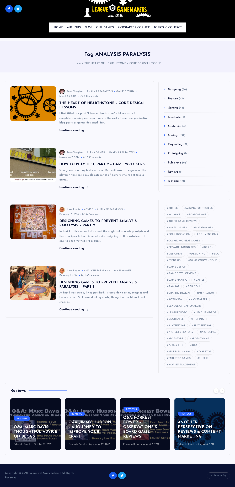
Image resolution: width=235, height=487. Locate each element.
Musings (173, 135)
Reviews (173, 172)
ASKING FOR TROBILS (199, 208)
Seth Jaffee (207, 444)
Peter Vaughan (75, 91)
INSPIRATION (206, 293)
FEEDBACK (174, 260)
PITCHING (198, 319)
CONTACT (175, 27)
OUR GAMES (105, 27)
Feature (173, 98)
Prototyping (175, 153)
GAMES (200, 280)
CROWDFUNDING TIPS (182, 247)
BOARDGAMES (122, 270)
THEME (203, 358)
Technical (173, 181)
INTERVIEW (175, 299)
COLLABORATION (179, 234)
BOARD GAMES (177, 227)
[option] (59, 424)
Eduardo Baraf (45, 444)
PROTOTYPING (200, 338)
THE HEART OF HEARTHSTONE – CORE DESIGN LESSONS (122, 63)
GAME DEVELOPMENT (182, 273)
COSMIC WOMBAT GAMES (184, 241)
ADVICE (88, 209)
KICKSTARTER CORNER (134, 27)
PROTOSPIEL (209, 332)
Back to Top (220, 475)
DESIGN (209, 247)
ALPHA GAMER (96, 152)
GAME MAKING (177, 280)
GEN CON (194, 286)
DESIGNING (198, 254)
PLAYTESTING (176, 325)
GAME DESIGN (125, 91)
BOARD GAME (197, 214)
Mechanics (174, 126)
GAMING (173, 286)
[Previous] (216, 390)
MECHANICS (176, 319)
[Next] (222, 390)
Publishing (174, 162)
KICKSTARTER (199, 299)
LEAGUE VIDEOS (206, 312)
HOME (58, 27)
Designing (174, 89)
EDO (216, 254)
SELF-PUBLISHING (179, 351)
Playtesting (175, 144)
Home (77, 63)
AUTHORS (74, 27)
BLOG (88, 27)
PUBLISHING (176, 345)
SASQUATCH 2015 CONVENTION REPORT (217, 432)
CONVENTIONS (208, 234)
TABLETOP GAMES (179, 358)
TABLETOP (205, 351)
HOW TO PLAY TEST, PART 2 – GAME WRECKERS (102, 164)
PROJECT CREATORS (180, 332)
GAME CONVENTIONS (203, 260)
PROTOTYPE (175, 338)
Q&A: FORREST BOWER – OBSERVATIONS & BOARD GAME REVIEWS (109, 427)
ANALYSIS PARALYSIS (100, 91)
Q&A (194, 345)
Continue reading (72, 130)
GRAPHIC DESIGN (179, 293)
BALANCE (174, 214)
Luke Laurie (73, 209)
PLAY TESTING (202, 325)
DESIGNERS (175, 254)
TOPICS (159, 27)
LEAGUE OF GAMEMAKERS (184, 306)
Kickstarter (175, 117)
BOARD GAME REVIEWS (182, 221)
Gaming (173, 107)
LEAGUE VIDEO (177, 312)
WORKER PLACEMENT (181, 365)
